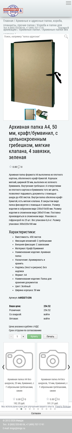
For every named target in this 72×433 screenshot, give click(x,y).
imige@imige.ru (17, 428)
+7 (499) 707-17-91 (35, 27)
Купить (34, 336)
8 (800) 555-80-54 (16, 27)
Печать (50, 336)
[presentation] (3, 366)
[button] (65, 41)
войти (47, 314)
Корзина (63, 27)
